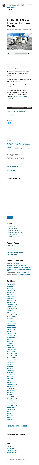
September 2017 (12, 388)
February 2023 (11, 323)
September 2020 (12, 360)
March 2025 (10, 298)
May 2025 (10, 294)
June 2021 (10, 341)
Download (23, 111)
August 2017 (11, 390)
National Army (21, 158)
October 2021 (11, 335)
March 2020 (10, 372)
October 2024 (11, 306)
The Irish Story (11, 226)
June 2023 (10, 319)
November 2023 (12, 315)
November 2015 (12, 405)
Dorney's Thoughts (12, 234)
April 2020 (10, 370)
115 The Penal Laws (13, 248)
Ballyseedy (18, 157)
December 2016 (12, 399)
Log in (9, 446)
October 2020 (11, 358)
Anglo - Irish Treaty (11, 157)
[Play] (8, 107)
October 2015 (11, 407)
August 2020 (11, 362)
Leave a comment (27, 29)
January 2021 (11, 352)
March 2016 (10, 401)
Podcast (15, 155)
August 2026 (11, 284)
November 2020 (12, 356)
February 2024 (11, 313)
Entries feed (10, 448)
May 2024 (10, 310)
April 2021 (10, 345)
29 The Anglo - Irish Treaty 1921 (18, 145)
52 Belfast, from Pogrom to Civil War (26, 145)
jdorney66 (10, 265)
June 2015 (10, 413)
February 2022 (11, 333)
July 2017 (10, 393)
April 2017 (10, 395)
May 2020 (10, 368)
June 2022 (10, 331)
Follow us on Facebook (17, 426)
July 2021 (10, 339)
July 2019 (10, 376)
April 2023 (10, 321)
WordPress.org (11, 452)
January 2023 (11, 325)
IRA (21, 157)
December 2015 (12, 403)
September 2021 (12, 337)
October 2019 (11, 374)
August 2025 (11, 290)
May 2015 (10, 415)
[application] (19, 108)
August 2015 (11, 409)
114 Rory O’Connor (12, 250)
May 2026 (10, 288)
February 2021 (11, 349)
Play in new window (15, 111)
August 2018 (11, 386)
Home (8, 7)
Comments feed (12, 450)
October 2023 (11, 317)
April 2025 (10, 296)
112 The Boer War (12, 254)
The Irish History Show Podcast (16, 4)
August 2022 (11, 329)
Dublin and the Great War (14, 236)
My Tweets (9, 438)
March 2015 (10, 419)
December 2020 (12, 354)
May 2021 (10, 343)
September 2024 (12, 308)
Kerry (17, 158)
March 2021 (10, 347)
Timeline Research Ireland (14, 230)
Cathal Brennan (11, 29)
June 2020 (10, 366)
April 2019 (10, 380)
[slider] (29, 108)
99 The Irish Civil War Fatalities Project (10, 145)
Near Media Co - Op (12, 228)
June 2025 (10, 292)
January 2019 (11, 382)
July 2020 (10, 364)
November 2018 (12, 384)
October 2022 (11, 327)
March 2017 (10, 397)
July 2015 (10, 411)
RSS (13, 115)
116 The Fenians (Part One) (15, 246)
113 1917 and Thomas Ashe (15, 252)
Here (8, 79)
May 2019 (10, 378)
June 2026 (10, 286)
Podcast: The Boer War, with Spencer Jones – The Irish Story (18, 268)
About (13, 7)
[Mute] (27, 107)
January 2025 (11, 302)
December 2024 (12, 304)
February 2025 (11, 300)
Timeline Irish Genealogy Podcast (15, 232)
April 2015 (10, 417)
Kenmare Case (13, 158)
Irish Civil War (10, 155)
